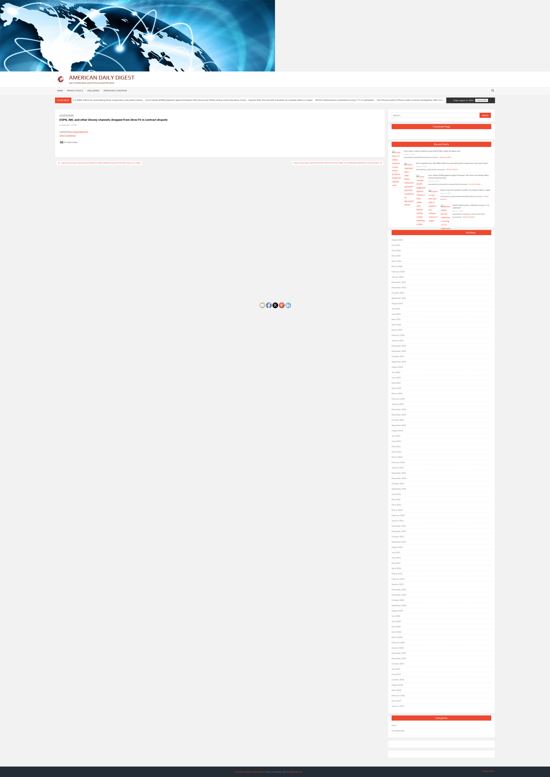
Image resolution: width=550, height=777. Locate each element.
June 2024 (396, 377)
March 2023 (397, 457)
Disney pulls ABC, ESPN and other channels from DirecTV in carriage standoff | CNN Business (336, 163)
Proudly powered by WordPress (249, 772)
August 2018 (397, 685)
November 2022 (399, 478)
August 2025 (397, 303)
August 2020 (397, 610)
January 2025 (398, 340)
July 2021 (396, 552)
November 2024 (399, 351)
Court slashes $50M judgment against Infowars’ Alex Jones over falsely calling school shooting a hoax (159, 100)
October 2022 (398, 483)
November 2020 (399, 595)
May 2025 (396, 319)
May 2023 (396, 446)
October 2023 (398, 420)
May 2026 (396, 255)
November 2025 (399, 287)
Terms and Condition (115, 90)
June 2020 (396, 621)
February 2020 (398, 642)
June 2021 (396, 557)
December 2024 (399, 346)
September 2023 (399, 425)
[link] (61, 135)
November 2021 (399, 531)
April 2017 (396, 701)
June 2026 (396, 250)
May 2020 (396, 626)
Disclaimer (93, 90)
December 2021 (399, 526)
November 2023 (399, 414)
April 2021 (396, 568)
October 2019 (398, 663)
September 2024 (399, 361)
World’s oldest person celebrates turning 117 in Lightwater (308, 100)
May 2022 (396, 499)
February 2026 (398, 271)
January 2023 (398, 467)
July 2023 (396, 436)
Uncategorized (66, 115)
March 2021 (397, 573)
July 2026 (396, 245)
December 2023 (399, 409)
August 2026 (397, 240)
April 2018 (396, 690)
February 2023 (398, 462)
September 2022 (399, 489)
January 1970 (398, 706)
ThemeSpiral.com (294, 772)
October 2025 (398, 293)
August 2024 (397, 367)
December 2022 (399, 473)
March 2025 (397, 330)
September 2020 (399, 605)
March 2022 (397, 510)
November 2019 (399, 658)
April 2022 (396, 504)
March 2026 (397, 266)
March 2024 (397, 393)
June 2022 (396, 494)
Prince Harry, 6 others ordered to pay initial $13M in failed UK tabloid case (432, 151)
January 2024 (398, 404)
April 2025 (396, 324)
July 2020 (396, 616)
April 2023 (396, 452)
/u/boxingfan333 (80, 131)
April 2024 (396, 388)
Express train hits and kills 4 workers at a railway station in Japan (244, 100)
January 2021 (398, 584)
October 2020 (398, 600)
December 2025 (399, 282)
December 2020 (399, 589)
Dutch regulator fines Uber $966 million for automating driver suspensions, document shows (452, 163)
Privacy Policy (75, 90)
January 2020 (398, 648)
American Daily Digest (101, 77)
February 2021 (398, 579)
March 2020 (397, 637)
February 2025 (398, 335)
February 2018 (398, 695)
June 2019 (396, 674)
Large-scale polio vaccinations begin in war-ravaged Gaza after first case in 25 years (101, 163)
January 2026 (398, 277)
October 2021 (398, 536)
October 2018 (398, 679)
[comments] (70, 135)
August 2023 (397, 430)
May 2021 (396, 563)
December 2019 (399, 653)
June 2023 (396, 441)
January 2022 (398, 520)
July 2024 (396, 372)
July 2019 (396, 669)
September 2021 (399, 542)
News (60, 90)
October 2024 (398, 356)
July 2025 (396, 308)
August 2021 (397, 547)
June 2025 (396, 314)
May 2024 (396, 383)
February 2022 (398, 515)
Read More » (446, 157)
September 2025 (399, 298)
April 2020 (396, 632)
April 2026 (396, 261)
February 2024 (398, 399)
